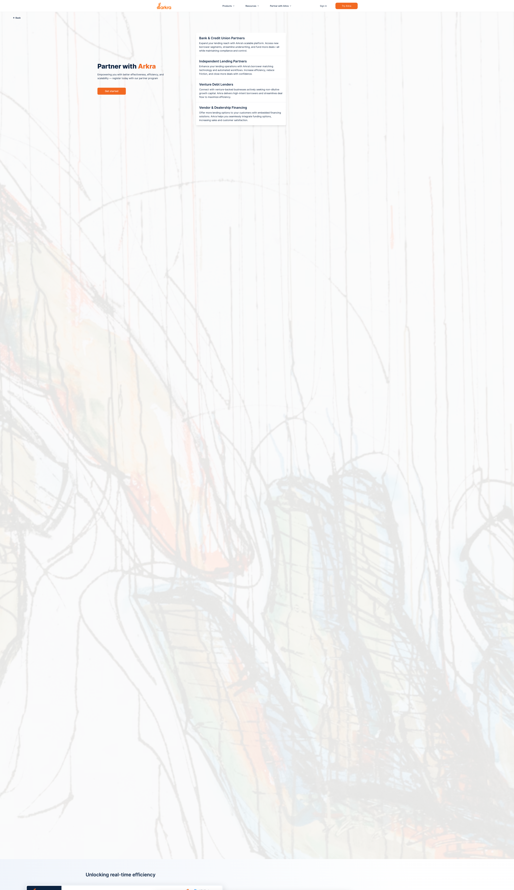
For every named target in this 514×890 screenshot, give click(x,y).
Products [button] (227, 6)
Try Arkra (346, 6)
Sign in (323, 6)
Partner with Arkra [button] (279, 6)
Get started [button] (111, 91)
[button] (17, 17)
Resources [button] (250, 6)
